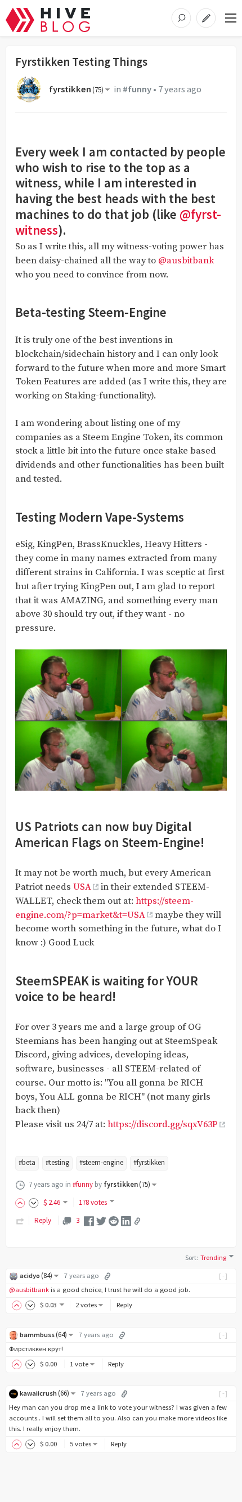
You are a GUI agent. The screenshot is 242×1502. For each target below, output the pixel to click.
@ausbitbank (186, 261)
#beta (27, 1162)
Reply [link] (42, 1220)
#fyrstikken (149, 1162)
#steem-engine (101, 1162)
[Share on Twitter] (101, 1220)
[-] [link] (223, 1275)
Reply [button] (124, 1305)
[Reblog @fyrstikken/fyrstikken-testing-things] (20, 1220)
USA (82, 887)
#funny (137, 89)
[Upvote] (22, 1202)
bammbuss (43, 1334)
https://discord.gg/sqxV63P (162, 1125)
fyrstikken (76, 89)
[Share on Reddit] (114, 1220)
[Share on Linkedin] (126, 1220)
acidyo (36, 1275)
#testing (57, 1162)
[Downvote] (34, 1202)
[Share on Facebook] (89, 1220)
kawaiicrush (44, 1393)
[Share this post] (137, 1221)
